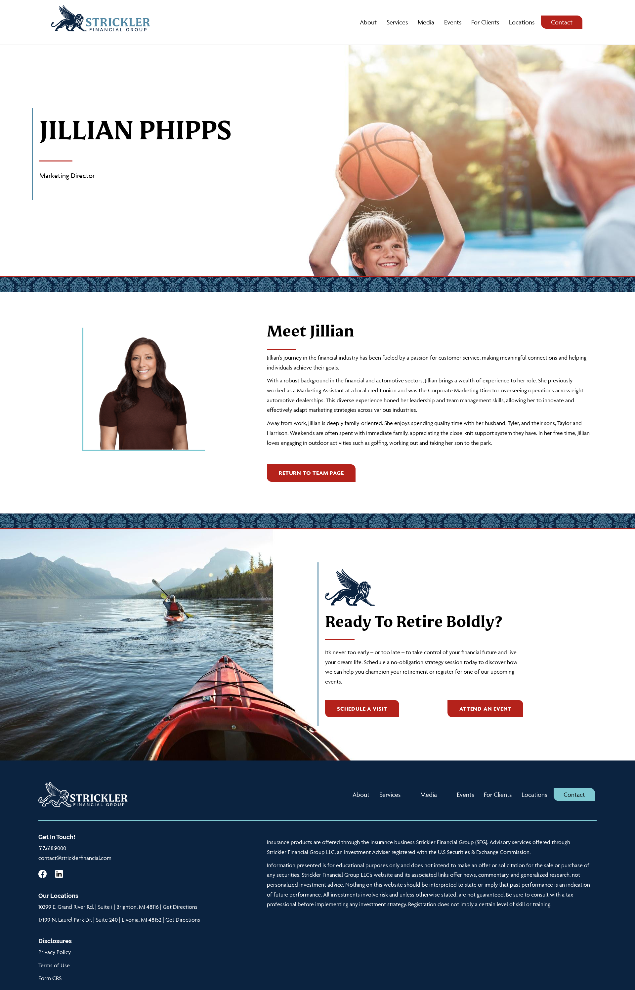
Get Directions (180, 906)
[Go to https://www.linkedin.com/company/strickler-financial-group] (59, 874)
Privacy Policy (54, 952)
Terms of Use (54, 965)
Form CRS (50, 978)
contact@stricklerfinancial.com (74, 858)
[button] (311, 473)
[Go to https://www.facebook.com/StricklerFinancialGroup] (42, 874)
